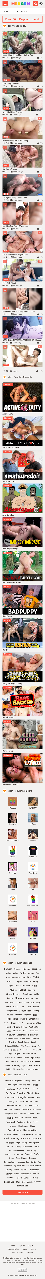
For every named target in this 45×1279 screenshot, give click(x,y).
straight (17, 981)
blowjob (22, 1097)
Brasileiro (34, 1031)
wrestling (33, 1019)
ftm (37, 973)
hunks (16, 1170)
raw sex (37, 1089)
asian (8, 973)
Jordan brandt (32, 1069)
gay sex (21, 1093)
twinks (16, 1134)
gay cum (29, 1101)
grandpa (27, 981)
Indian (15, 973)
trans (35, 1015)
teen (28, 1006)
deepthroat (21, 1158)
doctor (12, 1042)
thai (22, 1007)
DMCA (33, 1249)
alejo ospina (25, 1046)
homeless (21, 1023)
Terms (24, 1249)
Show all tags (22, 1192)
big (35, 1150)
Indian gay (33, 1035)
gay (37, 1093)
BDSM (15, 1006)
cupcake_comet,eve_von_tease (18, 1038)
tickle (19, 1058)
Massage (16, 977)
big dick (18, 1080)
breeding (16, 1065)
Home (6, 11)
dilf (7, 1147)
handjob (10, 1142)
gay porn (36, 1138)
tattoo (18, 1177)
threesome (12, 1019)
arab (8, 977)
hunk (10, 1117)
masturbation (30, 1130)
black (10, 998)
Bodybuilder (25, 1010)
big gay (23, 1170)
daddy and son (29, 1054)
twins (26, 1058)
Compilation (11, 1011)
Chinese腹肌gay (12, 1046)
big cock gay (21, 1143)
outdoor (27, 1178)
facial (36, 1105)
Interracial (10, 1057)
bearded (32, 1158)
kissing (38, 1134)
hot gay (19, 1154)
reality (27, 1081)
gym (24, 1065)
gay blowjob (11, 1105)
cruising (31, 990)
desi (34, 1046)
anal (6, 1138)
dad (32, 1002)
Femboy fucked (14, 1027)
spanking (35, 1057)
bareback (11, 1122)
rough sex (9, 1182)
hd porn (9, 1080)
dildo (36, 1101)
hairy (8, 1006)
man (7, 1097)
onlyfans (27, 1015)
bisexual (29, 998)
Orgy (9, 1031)
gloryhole (17, 1031)
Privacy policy (13, 1249)
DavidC (36, 994)
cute (30, 1065)
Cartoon (23, 1062)
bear (13, 1023)
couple (10, 1178)
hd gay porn (10, 1154)
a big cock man (11, 1113)
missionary (23, 1126)
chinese (18, 969)
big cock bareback (21, 1166)
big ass (14, 1050)
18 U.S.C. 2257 (17, 1253)
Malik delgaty (9, 1002)
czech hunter (23, 1042)
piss (25, 1027)
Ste (36, 998)
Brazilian (26, 986)
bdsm (35, 1118)
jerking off (12, 1101)
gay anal (28, 1154)
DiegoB (10, 986)
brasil (33, 1042)
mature (14, 1061)
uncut (11, 1158)
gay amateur (9, 1162)
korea (6, 1050)
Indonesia (35, 1038)
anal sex (36, 1174)
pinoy (24, 977)
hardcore (10, 1089)
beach (22, 1050)
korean (27, 969)
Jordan (25, 1031)
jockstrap (28, 1105)
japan (31, 973)
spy (10, 1054)
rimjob (30, 1093)
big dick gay (17, 1085)
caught (17, 1054)
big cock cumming (16, 1150)
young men (34, 1142)
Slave (7, 1065)
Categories (21, 11)
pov (16, 1118)
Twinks (23, 1019)
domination (35, 1166)
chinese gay (18, 1069)
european (8, 1166)
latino (23, 990)
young (37, 1065)
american (27, 1147)
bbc (29, 977)
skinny (9, 1174)
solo (34, 985)
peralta (6, 1023)
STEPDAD (37, 1050)
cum (7, 1061)
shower (11, 1035)
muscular (20, 1182)
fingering (37, 1109)
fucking (18, 1147)
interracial (26, 1174)
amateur (25, 1138)
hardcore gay (23, 1162)
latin (33, 1162)
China (26, 1002)
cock (38, 1097)
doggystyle (27, 1134)
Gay (38, 1002)
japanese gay (34, 1023)
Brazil (30, 1062)
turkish (19, 1002)
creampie (21, 1035)
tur (39, 1046)
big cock (10, 1093)
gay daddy (7, 1134)
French (18, 986)
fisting (36, 1011)
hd (12, 1147)
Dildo (8, 1069)
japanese (36, 969)
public (36, 1006)
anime (37, 1062)
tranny (28, 1118)
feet (9, 981)
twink (36, 977)
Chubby (9, 1015)
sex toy (37, 1154)
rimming (15, 1138)
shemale (19, 998)
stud (35, 1178)
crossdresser (13, 994)
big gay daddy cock (24, 1089)
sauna (29, 1050)
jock (13, 1097)
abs (39, 1162)
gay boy (36, 1122)
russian (18, 1015)
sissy (35, 981)
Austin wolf (34, 1027)
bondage (36, 1081)
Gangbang (27, 994)
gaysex (36, 1147)
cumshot (26, 1109)
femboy (8, 969)
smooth (37, 1182)
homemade (22, 1186)
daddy (23, 973)
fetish (35, 1084)
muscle (14, 990)
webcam (21, 1122)
